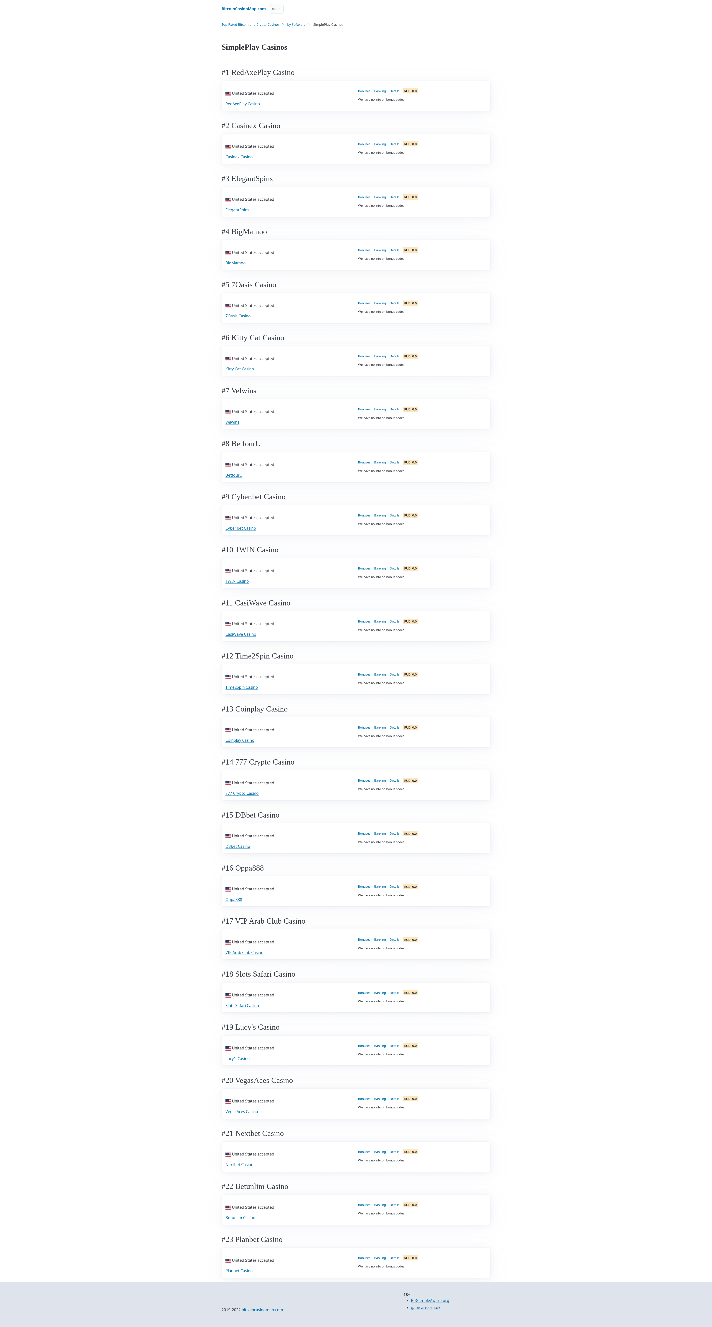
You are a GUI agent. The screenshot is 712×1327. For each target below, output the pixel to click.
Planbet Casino (239, 1270)
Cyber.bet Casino (240, 528)
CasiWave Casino (240, 634)
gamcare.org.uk (425, 1307)
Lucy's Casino (237, 1058)
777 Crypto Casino (242, 793)
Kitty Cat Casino (239, 369)
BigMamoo (235, 262)
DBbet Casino (237, 846)
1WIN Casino (237, 581)
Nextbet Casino (239, 1164)
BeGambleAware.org (430, 1300)
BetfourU (233, 475)
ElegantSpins (237, 209)
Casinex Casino (239, 156)
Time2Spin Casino (241, 687)
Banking (380, 91)
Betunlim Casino (240, 1217)
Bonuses (364, 91)
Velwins (232, 422)
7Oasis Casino (238, 315)
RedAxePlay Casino (242, 103)
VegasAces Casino (241, 1111)
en (274, 8)
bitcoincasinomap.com (262, 1309)
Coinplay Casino (239, 740)
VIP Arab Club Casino (244, 952)
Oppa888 (233, 899)
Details (394, 91)
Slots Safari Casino (242, 1005)
